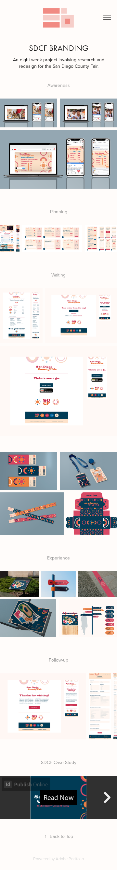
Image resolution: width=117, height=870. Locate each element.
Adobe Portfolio (70, 859)
